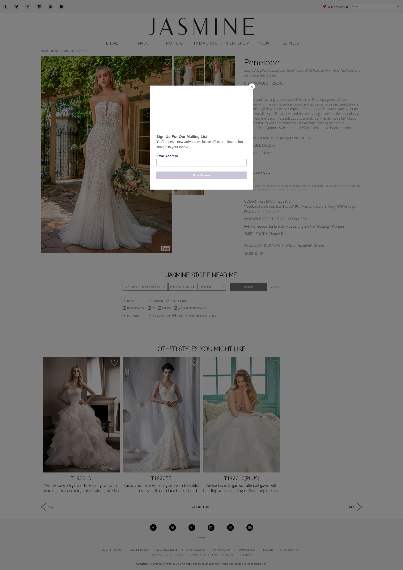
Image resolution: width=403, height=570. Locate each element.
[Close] (252, 86)
